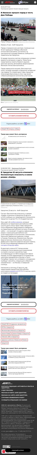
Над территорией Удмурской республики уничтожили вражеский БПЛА (19, 362)
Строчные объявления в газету (12, 397)
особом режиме (16, 222)
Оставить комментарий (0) (19, 116)
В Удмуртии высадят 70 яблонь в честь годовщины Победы (18, 153)
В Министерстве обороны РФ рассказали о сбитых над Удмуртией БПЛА (20, 373)
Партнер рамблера (16, 446)
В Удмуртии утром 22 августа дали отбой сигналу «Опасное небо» (19, 351)
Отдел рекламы (7, 390)
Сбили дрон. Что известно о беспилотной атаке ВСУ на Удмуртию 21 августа (15, 287)
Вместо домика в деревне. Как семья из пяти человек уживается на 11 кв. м (20, 159)
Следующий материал (18, 450)
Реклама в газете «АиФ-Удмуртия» (14, 392)
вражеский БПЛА (16, 271)
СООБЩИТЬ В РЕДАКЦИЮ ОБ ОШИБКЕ (14, 400)
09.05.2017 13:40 (5, 7)
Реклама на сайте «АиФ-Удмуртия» (14, 395)
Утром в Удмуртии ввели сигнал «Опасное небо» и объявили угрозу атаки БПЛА (21, 356)
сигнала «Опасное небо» (10, 245)
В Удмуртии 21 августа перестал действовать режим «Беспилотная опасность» (20, 367)
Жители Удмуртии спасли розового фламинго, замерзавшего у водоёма (20, 142)
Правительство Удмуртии (26, 42)
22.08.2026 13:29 (5, 168)
